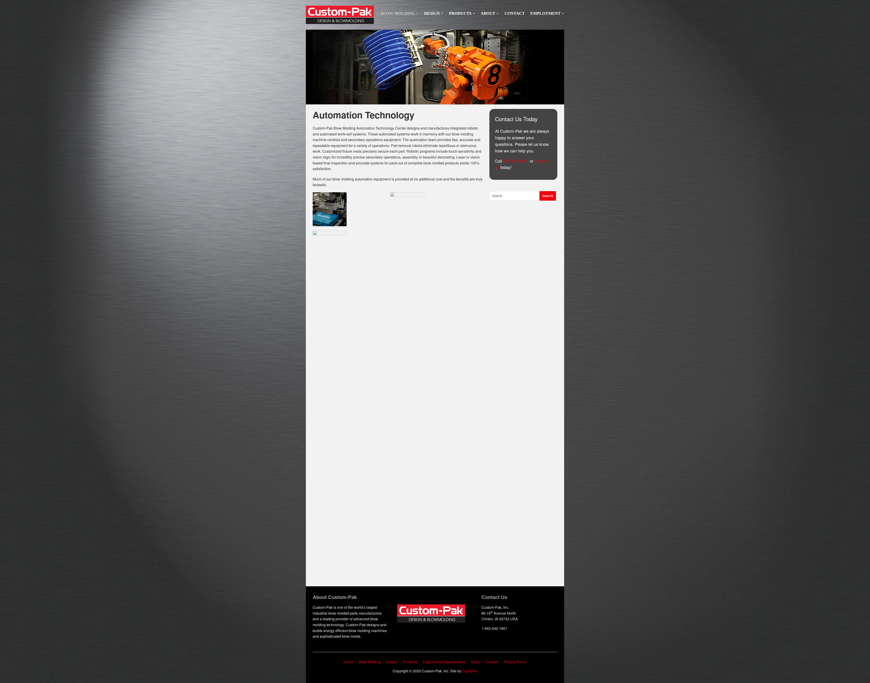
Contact (515, 13)
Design (432, 13)
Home (348, 661)
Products (460, 13)
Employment (545, 13)
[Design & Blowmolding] (340, 14)
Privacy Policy (515, 661)
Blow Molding (398, 13)
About (488, 13)
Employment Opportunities (444, 661)
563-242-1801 (516, 161)
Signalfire (470, 670)
